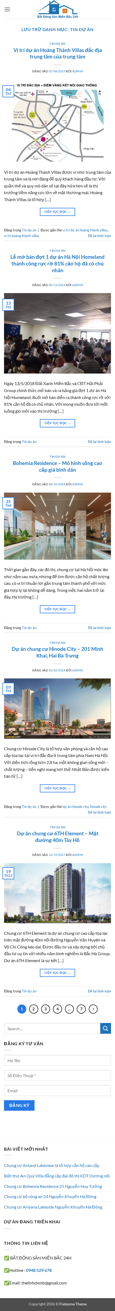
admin (77, 71)
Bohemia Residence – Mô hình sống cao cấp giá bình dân (57, 466)
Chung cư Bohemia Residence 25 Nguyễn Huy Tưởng (53, 1186)
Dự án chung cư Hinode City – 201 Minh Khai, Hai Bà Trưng (57, 652)
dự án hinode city (76, 806)
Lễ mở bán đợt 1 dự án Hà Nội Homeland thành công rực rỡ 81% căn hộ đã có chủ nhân (57, 263)
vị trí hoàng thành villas (21, 236)
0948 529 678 (39, 1270)
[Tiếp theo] (93, 1009)
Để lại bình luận (99, 236)
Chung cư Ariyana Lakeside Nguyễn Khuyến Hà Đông (53, 1206)
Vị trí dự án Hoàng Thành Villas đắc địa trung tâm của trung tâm (57, 53)
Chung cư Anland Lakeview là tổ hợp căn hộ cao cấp (51, 1165)
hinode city (98, 806)
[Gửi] (105, 1028)
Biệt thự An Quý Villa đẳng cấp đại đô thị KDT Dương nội (57, 1175)
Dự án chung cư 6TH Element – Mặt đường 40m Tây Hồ (57, 836)
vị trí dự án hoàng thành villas (85, 230)
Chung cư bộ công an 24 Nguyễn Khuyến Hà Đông (50, 1196)
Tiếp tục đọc (57, 212)
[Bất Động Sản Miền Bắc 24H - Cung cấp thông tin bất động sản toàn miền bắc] (57, 9)
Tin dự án (57, 43)
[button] (7, 9)
